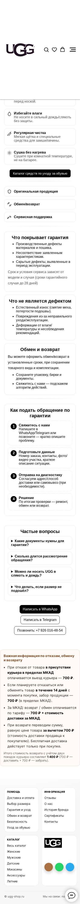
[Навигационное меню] (73, 50)
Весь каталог (16, 845)
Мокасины (14, 869)
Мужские (14, 857)
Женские (13, 851)
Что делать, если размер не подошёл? (36, 588)
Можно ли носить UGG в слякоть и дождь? (33, 573)
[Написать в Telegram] (70, 867)
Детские (13, 863)
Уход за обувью (18, 827)
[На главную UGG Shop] (53, 843)
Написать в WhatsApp (40, 609)
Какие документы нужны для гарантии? (37, 543)
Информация (54, 791)
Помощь (13, 791)
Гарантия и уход (19, 809)
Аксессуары (16, 875)
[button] (46, 49)
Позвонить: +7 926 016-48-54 (40, 630)
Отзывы (50, 798)
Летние (12, 881)
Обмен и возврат (19, 815)
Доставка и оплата (20, 798)
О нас (48, 803)
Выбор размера (18, 803)
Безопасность (17, 821)
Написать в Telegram (40, 620)
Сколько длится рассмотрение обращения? (39, 558)
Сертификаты (54, 815)
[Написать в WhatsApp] (59, 867)
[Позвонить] (48, 867)
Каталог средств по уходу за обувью (40, 173)
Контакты (51, 821)
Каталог (13, 839)
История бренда (56, 809)
